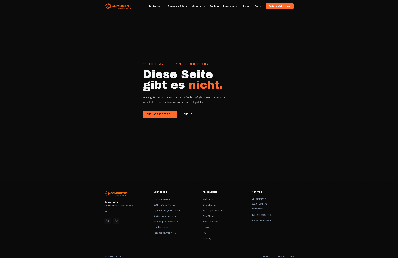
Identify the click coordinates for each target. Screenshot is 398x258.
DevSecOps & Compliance (166, 221)
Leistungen (154, 6)
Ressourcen (228, 6)
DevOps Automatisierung (165, 216)
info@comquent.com (261, 220)
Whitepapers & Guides (213, 210)
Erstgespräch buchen (279, 6)
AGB (292, 256)
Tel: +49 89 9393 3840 (261, 215)
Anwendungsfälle (176, 6)
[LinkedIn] (107, 221)
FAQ (204, 233)
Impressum (267, 256)
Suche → (190, 114)
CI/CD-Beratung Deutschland (167, 210)
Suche (258, 6)
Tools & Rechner (210, 221)
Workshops (197, 6)
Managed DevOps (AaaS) (165, 233)
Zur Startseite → (160, 114)
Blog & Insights (210, 205)
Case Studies (209, 216)
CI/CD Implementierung (164, 205)
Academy (214, 6)
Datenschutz (281, 256)
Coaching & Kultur (162, 227)
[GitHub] (116, 221)
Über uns (246, 6)
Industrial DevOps (162, 199)
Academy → (208, 238)
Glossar (206, 227)
